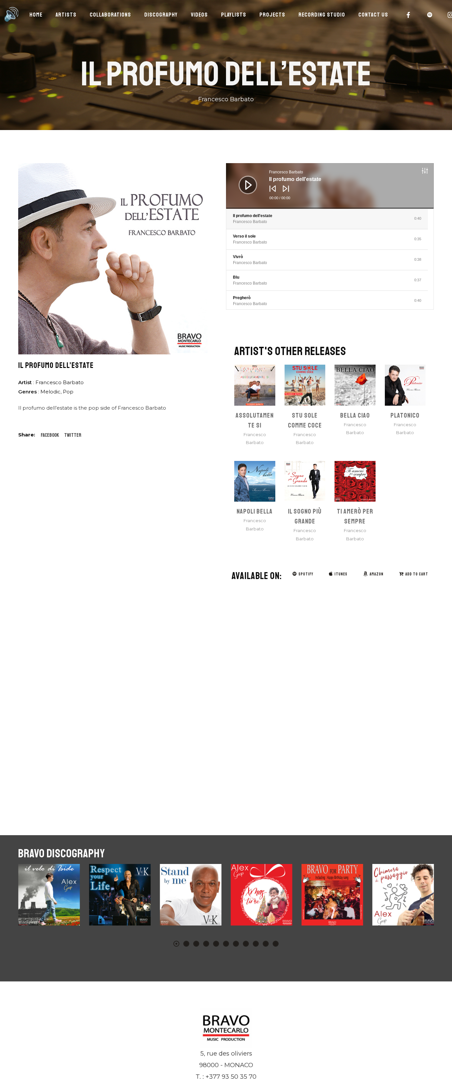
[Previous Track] (271, 193)
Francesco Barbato (59, 382)
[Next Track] (284, 193)
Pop (68, 391)
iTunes (341, 574)
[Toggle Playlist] (432, 171)
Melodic (50, 391)
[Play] (243, 180)
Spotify (305, 574)
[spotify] (430, 15)
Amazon (377, 574)
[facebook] (409, 15)
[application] (330, 186)
